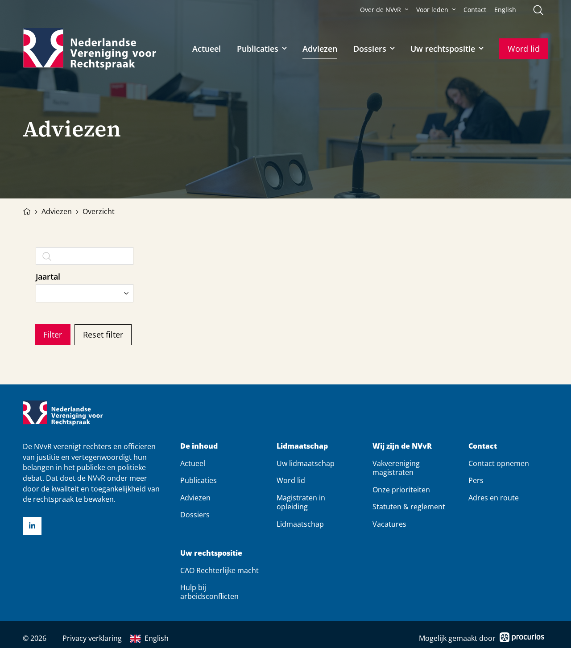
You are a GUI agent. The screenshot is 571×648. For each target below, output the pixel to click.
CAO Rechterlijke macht (219, 570)
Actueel (206, 48)
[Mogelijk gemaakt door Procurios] (522, 638)
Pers (476, 480)
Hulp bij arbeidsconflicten (209, 591)
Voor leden (432, 10)
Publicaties (257, 48)
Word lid (524, 48)
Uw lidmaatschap (306, 463)
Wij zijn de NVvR (402, 446)
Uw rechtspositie (442, 48)
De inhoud (199, 446)
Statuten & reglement (408, 507)
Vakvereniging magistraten (396, 467)
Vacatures (389, 524)
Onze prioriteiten (401, 490)
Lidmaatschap (302, 446)
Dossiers (369, 48)
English (505, 10)
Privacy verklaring (92, 638)
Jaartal (48, 276)
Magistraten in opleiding (301, 502)
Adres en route (493, 498)
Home (27, 210)
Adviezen (319, 48)
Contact (474, 10)
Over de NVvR (380, 10)
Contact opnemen (498, 463)
